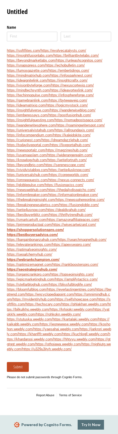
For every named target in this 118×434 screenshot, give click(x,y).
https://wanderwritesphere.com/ (32, 125)
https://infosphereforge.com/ (71, 95)
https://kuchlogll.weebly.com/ (85, 334)
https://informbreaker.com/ (28, 195)
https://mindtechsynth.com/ (28, 90)
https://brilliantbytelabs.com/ (76, 55)
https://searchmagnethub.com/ (82, 240)
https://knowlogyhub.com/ (27, 160)
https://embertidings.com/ (69, 70)
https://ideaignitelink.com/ (27, 80)
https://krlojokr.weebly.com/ (71, 309)
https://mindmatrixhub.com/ (28, 75)
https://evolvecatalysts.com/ (63, 50)
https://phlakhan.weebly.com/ (84, 304)
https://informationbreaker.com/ (73, 195)
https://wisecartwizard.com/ (74, 224)
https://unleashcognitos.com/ (79, 60)
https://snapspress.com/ (26, 65)
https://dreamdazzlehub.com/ (65, 140)
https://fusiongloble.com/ (79, 205)
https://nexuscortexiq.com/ (72, 85)
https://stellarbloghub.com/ (28, 284)
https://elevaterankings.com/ (29, 244)
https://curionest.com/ (24, 140)
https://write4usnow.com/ (26, 210)
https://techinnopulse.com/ (28, 95)
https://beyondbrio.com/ (25, 165)
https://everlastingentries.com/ (71, 289)
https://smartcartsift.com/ (27, 220)
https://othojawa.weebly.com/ (59, 344)
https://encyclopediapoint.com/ (50, 294)
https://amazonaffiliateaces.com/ (73, 220)
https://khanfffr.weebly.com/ (40, 334)
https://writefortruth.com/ (67, 160)
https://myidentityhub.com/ (34, 299)
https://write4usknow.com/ (69, 170)
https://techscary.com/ (43, 304)
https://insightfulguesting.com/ (31, 120)
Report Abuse (45, 395)
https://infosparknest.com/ (71, 75)
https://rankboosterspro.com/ (75, 264)
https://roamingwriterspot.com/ (81, 125)
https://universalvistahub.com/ (31, 130)
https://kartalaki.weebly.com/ (75, 319)
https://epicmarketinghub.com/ (31, 279)
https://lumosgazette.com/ (28, 70)
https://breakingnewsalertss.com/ (33, 205)
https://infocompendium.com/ (30, 135)
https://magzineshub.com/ (67, 150)
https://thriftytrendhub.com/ (70, 215)
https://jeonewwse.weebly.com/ (64, 324)
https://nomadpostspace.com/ (78, 120)
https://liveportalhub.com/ (70, 145)
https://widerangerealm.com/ (69, 155)
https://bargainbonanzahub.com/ (32, 240)
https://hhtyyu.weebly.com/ (75, 339)
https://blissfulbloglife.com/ (70, 284)
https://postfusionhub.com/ (70, 115)
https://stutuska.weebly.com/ (30, 319)
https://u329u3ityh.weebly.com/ (47, 349)
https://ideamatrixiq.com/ (26, 105)
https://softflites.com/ (24, 50)
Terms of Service (70, 395)
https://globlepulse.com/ (26, 185)
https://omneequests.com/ (28, 180)
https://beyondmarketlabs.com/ (31, 60)
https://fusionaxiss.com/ (64, 185)
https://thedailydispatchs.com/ (71, 190)
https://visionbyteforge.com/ (29, 85)
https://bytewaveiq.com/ (68, 100)
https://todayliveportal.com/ (28, 145)
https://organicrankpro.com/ (28, 274)
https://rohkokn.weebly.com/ (58, 314)
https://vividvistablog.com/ (28, 170)
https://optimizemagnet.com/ (29, 264)
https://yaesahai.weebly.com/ (56, 329)
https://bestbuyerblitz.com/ (28, 215)
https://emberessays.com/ (28, 115)
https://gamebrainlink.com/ (28, 100)
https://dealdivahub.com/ (66, 210)
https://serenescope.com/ (64, 165)
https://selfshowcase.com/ (76, 299)
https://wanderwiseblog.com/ (72, 110)
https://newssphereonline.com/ (80, 200)
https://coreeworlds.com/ (68, 175)
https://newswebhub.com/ (27, 190)
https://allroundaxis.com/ (74, 130)
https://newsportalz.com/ (26, 150)
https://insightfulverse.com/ (28, 110)
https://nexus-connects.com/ (71, 180)
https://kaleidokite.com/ (72, 135)
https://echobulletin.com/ (65, 65)
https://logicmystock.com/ (67, 105)
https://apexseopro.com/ (71, 244)
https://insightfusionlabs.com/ (30, 55)
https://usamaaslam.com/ (27, 155)
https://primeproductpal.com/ (29, 224)
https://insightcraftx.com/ (68, 80)
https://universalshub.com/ (28, 175)
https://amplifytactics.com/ (76, 279)
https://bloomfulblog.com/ (27, 289)
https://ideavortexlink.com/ (71, 90)
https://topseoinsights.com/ (72, 274)
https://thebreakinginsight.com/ (31, 200)
